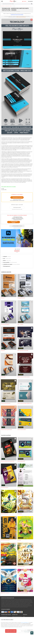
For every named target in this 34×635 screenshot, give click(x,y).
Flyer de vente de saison (5, 540)
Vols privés (3, 350)
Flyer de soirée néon (4, 513)
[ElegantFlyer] (13, 1)
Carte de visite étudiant (21, 429)
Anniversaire (19, 513)
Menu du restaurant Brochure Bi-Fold (7, 461)
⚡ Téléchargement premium (17, 197)
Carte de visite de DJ (21, 461)
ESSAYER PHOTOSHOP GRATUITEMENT (17, 14)
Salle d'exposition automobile (22, 350)
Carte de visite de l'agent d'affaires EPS (24, 403)
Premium (24, 1)
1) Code (2, 188)
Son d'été (19, 540)
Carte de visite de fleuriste (5, 403)
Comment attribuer (16, 264)
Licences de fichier (4, 616)
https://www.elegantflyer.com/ (25, 622)
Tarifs (24, 616)
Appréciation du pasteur (5, 592)
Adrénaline (3, 566)
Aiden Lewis (8, 260)
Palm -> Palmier (20, 324)
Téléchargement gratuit (17, 207)
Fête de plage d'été (20, 566)
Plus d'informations (13, 262)
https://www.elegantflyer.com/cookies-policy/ (6, 624)
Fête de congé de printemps (22, 592)
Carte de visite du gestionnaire (6, 429)
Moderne (9, 256)
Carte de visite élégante (5, 324)
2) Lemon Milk (3, 189)
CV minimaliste (20, 487)
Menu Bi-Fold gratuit (4, 487)
